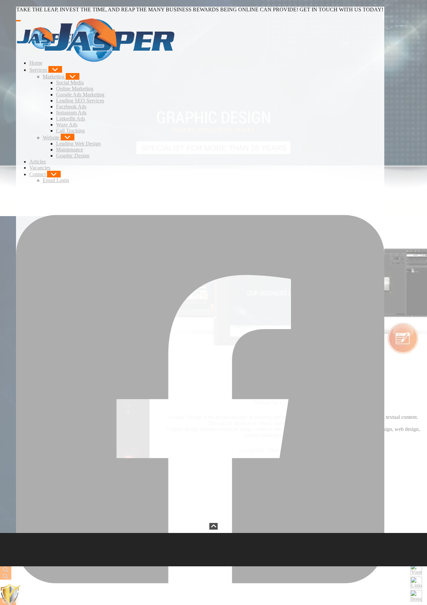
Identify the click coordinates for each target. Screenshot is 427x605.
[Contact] (54, 174)
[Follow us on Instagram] (416, 596)
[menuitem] (35, 63)
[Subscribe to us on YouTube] (416, 569)
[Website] (67, 137)
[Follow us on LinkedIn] (416, 582)
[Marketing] (72, 76)
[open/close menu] (18, 20)
